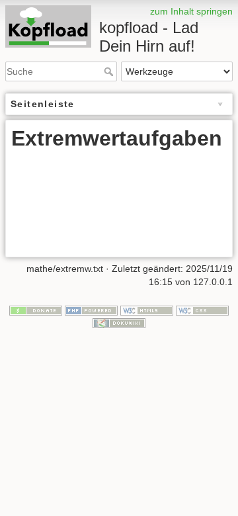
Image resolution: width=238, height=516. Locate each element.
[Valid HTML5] (146, 309)
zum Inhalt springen (191, 11)
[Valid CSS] (202, 309)
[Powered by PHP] (91, 309)
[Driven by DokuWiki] (119, 322)
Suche (110, 71)
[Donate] (35, 309)
